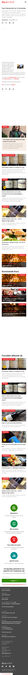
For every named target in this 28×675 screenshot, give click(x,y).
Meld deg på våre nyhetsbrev (8, 636)
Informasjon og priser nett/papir (9, 617)
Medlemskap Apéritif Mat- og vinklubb (11, 623)
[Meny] (25, 2)
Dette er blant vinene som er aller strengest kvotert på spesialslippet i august (12, 194)
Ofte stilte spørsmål (6, 632)
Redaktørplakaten (16, 603)
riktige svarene (12, 77)
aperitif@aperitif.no (6, 627)
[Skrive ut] (13, 23)
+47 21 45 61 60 (9, 629)
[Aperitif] (8, 2)
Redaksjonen (5, 19)
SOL (3, 84)
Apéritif (13, 84)
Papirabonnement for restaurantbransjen (11, 621)
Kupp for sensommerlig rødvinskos (12, 423)
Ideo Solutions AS (9, 670)
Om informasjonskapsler (8, 606)
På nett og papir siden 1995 (8, 612)
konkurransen (7, 78)
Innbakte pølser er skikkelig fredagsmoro (13, 468)
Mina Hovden (5, 599)
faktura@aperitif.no (6, 653)
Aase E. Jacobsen (6, 590)
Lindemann (16, 78)
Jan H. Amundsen (6, 594)
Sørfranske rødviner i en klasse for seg (13, 167)
